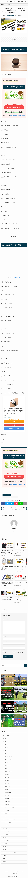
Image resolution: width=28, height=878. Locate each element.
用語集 (4, 858)
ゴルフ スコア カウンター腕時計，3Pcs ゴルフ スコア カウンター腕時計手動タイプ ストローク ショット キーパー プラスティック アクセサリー (13, 411)
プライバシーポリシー (8, 871)
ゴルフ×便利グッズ (10, 15)
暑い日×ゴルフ (6, 846)
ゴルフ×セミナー (6, 744)
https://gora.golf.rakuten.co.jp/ (17, 115)
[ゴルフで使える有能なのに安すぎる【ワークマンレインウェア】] (20, 693)
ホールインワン (6, 831)
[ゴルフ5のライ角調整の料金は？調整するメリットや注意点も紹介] (7, 693)
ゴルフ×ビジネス (6, 750)
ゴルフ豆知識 (6, 804)
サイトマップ (14, 873)
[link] (14, 531)
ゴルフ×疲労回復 (6, 765)
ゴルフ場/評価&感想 (7, 792)
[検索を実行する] (25, 665)
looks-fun (14, 528)
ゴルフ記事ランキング (8, 798)
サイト (4, 646)
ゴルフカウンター (6, 496)
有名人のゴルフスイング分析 (9, 853)
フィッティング (6, 828)
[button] (3, 503)
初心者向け (5, 837)
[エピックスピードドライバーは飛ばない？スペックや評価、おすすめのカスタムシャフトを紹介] (7, 707)
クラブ (4, 738)
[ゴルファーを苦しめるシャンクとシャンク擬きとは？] (7, 720)
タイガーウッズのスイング (9, 819)
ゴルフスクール (6, 786)
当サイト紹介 (6, 840)
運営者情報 (16, 871)
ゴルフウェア (6, 777)
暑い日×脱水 (5, 849)
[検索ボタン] (26, 1)
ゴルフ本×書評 (6, 795)
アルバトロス (6, 735)
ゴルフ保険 (5, 789)
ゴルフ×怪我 (5, 762)
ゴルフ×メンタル (6, 753)
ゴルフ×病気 (5, 768)
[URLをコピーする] (25, 503)
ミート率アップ (6, 834)
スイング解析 (6, 810)
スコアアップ (6, 813)
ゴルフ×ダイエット (7, 747)
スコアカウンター (14, 496)
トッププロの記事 (7, 822)
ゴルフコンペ (6, 783)
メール (5, 641)
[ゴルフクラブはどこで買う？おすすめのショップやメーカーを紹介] (7, 680)
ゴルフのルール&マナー (8, 771)
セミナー (5, 816)
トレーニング (6, 825)
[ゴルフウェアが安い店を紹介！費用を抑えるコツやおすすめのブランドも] (20, 720)
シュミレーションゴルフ (8, 807)
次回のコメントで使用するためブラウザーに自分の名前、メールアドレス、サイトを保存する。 (14, 652)
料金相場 (5, 843)
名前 (4, 636)
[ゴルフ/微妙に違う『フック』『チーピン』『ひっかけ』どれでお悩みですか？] (20, 707)
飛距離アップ (6, 862)
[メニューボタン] (1, 1)
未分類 (4, 855)
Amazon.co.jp (16, 277)
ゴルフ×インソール (7, 741)
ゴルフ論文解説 (6, 801)
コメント (5, 619)
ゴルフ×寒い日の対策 (7, 759)
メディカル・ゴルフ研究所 (14, 1)
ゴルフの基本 (6, 774)
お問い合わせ (21, 871)
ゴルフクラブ (6, 780)
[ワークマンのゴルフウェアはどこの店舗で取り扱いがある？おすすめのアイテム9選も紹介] (20, 680)
